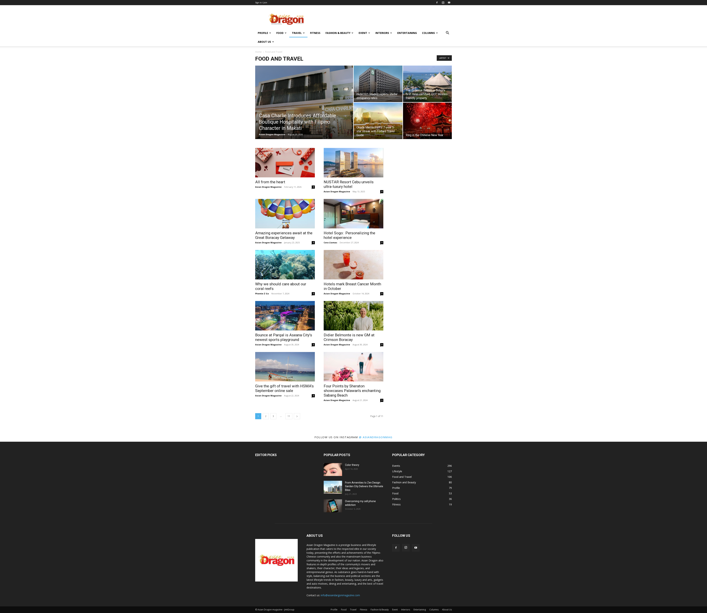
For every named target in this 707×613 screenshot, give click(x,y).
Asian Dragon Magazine (272, 134)
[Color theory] (333, 469)
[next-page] (297, 416)
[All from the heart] (285, 162)
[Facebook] (437, 2)
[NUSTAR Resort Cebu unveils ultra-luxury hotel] (353, 162)
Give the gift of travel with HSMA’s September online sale (284, 388)
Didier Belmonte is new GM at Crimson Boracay (349, 337)
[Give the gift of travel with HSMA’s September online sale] (285, 366)
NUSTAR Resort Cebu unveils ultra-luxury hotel (349, 184)
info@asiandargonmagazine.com (340, 595)
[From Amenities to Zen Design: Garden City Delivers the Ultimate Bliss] (333, 487)
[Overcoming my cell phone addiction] (333, 505)
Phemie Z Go (262, 293)
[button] (447, 33)
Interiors (382, 33)
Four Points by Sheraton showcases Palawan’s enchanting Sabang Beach (352, 390)
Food (280, 33)
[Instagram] (443, 2)
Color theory (352, 464)
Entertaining (407, 33)
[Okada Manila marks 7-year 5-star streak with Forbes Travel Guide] (378, 121)
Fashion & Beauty (338, 33)
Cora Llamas (330, 242)
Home (258, 51)
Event (363, 33)
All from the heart (270, 182)
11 (289, 416)
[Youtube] (449, 2)
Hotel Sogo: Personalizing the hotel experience (349, 235)
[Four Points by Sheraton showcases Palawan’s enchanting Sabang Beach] (353, 366)
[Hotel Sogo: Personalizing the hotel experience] (353, 213)
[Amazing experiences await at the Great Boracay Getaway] (285, 213)
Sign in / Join (261, 2)
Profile (263, 33)
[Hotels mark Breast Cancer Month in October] (353, 264)
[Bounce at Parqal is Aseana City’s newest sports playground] (285, 315)
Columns (428, 33)
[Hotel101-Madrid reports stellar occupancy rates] (378, 84)
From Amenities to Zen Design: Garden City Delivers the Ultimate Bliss (364, 486)
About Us (264, 41)
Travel (297, 33)
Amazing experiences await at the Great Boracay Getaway (283, 235)
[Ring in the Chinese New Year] (427, 121)
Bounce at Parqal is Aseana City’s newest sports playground (283, 337)
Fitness (315, 33)
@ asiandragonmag (376, 437)
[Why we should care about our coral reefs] (285, 264)
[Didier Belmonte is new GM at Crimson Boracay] (353, 315)
